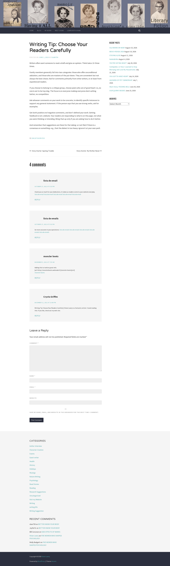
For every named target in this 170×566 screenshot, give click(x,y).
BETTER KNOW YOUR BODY (48, 524)
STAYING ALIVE (115, 55)
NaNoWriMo (113, 59)
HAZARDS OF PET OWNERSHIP (120, 80)
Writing (32, 503)
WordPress (41, 561)
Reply (37, 199)
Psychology (34, 480)
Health (32, 461)
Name (32, 376)
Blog (39, 30)
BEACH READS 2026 (116, 51)
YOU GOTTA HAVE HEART (118, 76)
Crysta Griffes (50, 296)
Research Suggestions (38, 492)
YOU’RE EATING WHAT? (118, 63)
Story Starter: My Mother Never (88, 151)
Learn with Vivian (74, 30)
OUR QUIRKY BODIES (117, 90)
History (32, 465)
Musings (33, 473)
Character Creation (36, 450)
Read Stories (34, 484)
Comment (34, 343)
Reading (33, 488)
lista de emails (50, 218)
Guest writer (34, 457)
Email (32, 387)
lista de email (50, 180)
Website (33, 398)
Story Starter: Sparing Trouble (43, 151)
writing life (33, 507)
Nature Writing (35, 476)
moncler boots (50, 256)
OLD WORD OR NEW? (117, 48)
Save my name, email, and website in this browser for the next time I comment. (64, 412)
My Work (48, 30)
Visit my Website (36, 499)
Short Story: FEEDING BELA (119, 87)
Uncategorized (38, 138)
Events (32, 454)
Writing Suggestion (37, 511)
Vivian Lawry (34, 536)
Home (32, 30)
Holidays (33, 469)
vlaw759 (54, 57)
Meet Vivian (59, 30)
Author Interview (36, 446)
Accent (54, 561)
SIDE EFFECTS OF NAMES (51, 532)
